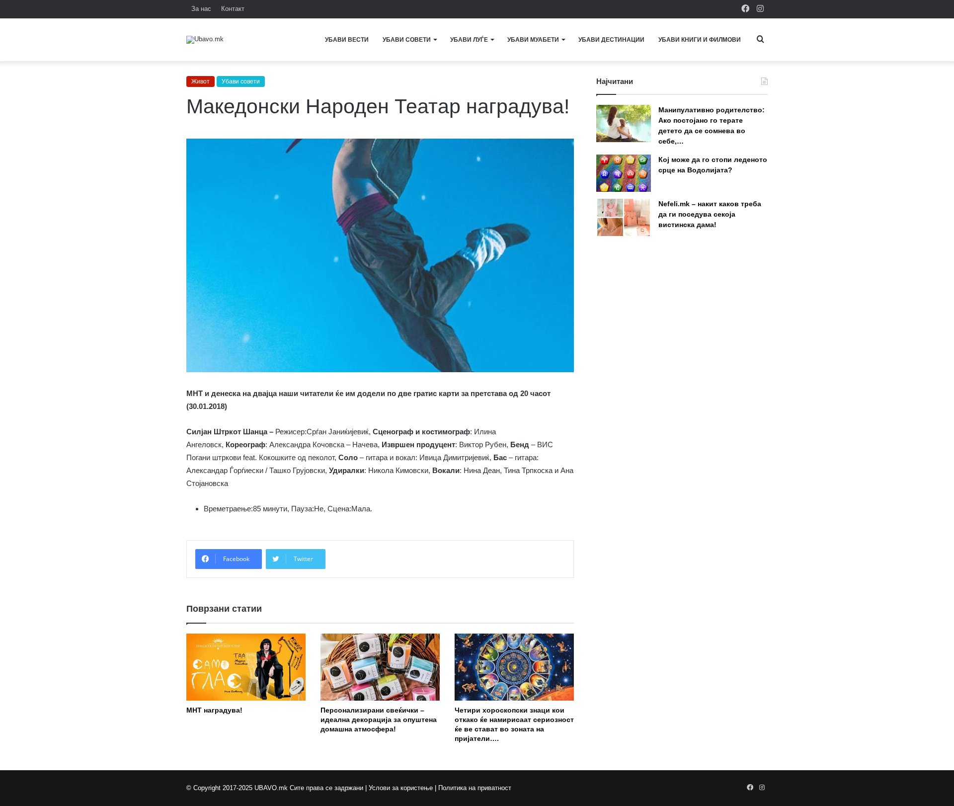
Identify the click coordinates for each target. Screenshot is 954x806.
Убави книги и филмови (699, 39)
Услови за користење (401, 788)
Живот (200, 81)
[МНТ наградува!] (246, 667)
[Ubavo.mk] (205, 40)
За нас (201, 8)
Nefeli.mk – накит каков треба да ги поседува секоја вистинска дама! (709, 214)
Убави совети (407, 39)
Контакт (232, 8)
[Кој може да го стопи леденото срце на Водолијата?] (623, 173)
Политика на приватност (474, 788)
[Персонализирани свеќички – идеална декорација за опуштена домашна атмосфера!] (380, 667)
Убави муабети (533, 39)
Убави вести (347, 39)
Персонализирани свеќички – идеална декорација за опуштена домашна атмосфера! (378, 719)
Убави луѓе (469, 39)
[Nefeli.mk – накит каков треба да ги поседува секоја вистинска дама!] (623, 217)
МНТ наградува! (214, 710)
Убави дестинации (611, 39)
